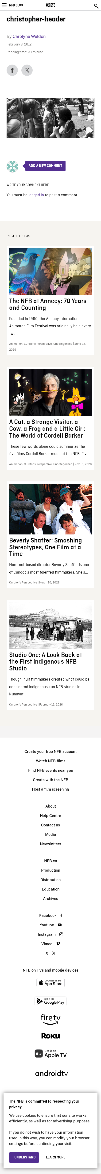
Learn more (55, 1157)
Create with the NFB (50, 780)
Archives (50, 898)
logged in (36, 195)
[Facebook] (12, 70)
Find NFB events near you (50, 770)
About (50, 806)
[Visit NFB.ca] (58, 5)
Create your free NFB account (50, 751)
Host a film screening (50, 789)
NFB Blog (16, 5)
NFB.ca (50, 861)
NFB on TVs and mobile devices (50, 970)
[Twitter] (27, 70)
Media (50, 834)
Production (50, 870)
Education (50, 889)
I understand (24, 1157)
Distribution (50, 880)
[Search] (96, 6)
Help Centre (50, 815)
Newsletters (50, 844)
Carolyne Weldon (29, 36)
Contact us (50, 825)
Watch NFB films (50, 761)
